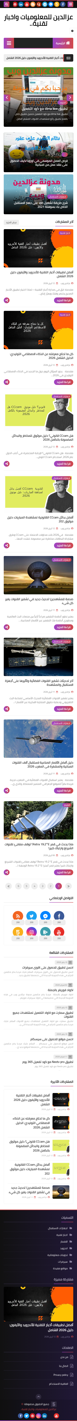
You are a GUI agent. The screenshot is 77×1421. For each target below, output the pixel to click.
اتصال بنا (63, 1365)
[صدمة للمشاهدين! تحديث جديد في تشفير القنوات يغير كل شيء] (61, 1192)
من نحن (64, 1357)
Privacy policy (60, 1374)
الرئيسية (60, 43)
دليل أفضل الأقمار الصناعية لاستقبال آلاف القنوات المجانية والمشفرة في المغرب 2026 (42, 764)
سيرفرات (63, 1261)
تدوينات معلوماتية (57, 1255)
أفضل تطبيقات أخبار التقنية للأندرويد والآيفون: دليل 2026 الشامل (41, 274)
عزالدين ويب (65, 1337)
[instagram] (38, 1415)
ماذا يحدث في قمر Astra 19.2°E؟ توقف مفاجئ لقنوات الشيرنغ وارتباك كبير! (39, 846)
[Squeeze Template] (54, 1404)
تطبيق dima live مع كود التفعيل (45, 109)
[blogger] (33, 4)
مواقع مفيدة (60, 1268)
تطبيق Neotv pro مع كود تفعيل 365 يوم (47, 1062)
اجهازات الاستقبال (58, 1228)
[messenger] (50, 4)
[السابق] (8, 886)
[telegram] (44, 4)
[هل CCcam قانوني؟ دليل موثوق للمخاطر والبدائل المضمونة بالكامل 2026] (61, 1146)
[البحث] (6, 4)
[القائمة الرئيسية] (9, 43)
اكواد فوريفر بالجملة (60, 990)
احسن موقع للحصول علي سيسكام (51, 1039)
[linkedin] (21, 4)
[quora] (38, 4)
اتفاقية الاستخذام (58, 1383)
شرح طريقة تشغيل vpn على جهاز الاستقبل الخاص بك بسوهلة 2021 (41, 205)
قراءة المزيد (63, 300)
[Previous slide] (70, 98)
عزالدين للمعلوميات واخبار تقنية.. (38, 1409)
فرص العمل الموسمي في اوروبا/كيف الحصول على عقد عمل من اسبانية (39, 163)
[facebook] (62, 4)
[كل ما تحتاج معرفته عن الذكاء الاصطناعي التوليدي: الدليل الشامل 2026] (61, 1123)
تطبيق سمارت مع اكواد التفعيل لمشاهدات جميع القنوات (43, 1014)
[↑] (38, 1397)
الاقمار (64, 1241)
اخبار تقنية (62, 1234)
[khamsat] (56, 4)
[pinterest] (15, 4)
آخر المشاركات (64, 222)
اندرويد (64, 1248)
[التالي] (68, 886)
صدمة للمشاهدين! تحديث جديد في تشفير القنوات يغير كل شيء (39, 601)
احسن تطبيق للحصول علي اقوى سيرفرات (47, 967)
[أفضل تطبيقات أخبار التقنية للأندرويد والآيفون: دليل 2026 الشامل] (61, 1099)
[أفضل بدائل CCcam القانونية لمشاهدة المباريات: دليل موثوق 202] (61, 1169)
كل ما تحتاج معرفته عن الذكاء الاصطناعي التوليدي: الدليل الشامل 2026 (41, 356)
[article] (38, 97)
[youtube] (27, 4)
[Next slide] (7, 98)
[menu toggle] (70, 4)
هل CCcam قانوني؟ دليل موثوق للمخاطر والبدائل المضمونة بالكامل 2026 (42, 437)
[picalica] (50, 1415)
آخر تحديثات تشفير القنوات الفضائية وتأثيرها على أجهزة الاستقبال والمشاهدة (39, 682)
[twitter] (26, 1415)
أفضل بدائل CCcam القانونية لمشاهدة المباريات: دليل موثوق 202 (40, 519)
